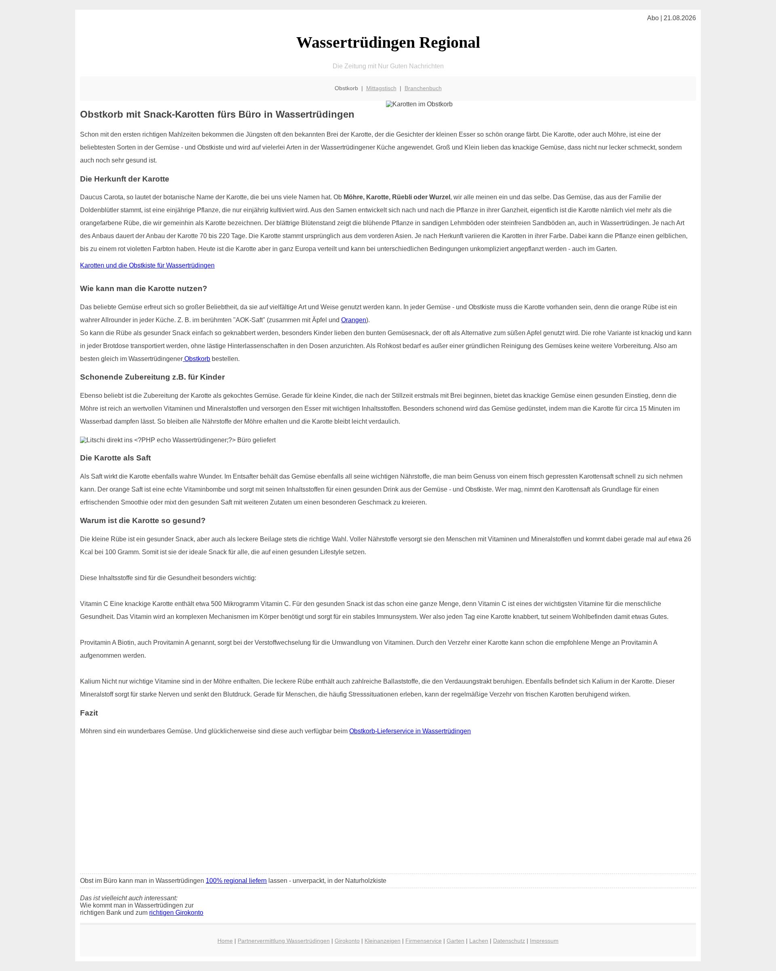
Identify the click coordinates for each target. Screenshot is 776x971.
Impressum (544, 940)
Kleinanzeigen (383, 940)
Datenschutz (509, 940)
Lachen (478, 940)
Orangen (353, 320)
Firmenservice (423, 940)
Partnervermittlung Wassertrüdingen (284, 940)
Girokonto (347, 940)
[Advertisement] (388, 807)
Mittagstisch (381, 88)
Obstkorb (196, 358)
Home (225, 940)
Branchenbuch (423, 88)
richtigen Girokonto (176, 912)
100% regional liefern (236, 880)
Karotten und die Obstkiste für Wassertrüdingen (147, 265)
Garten (455, 940)
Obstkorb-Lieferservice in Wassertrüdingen (410, 731)
